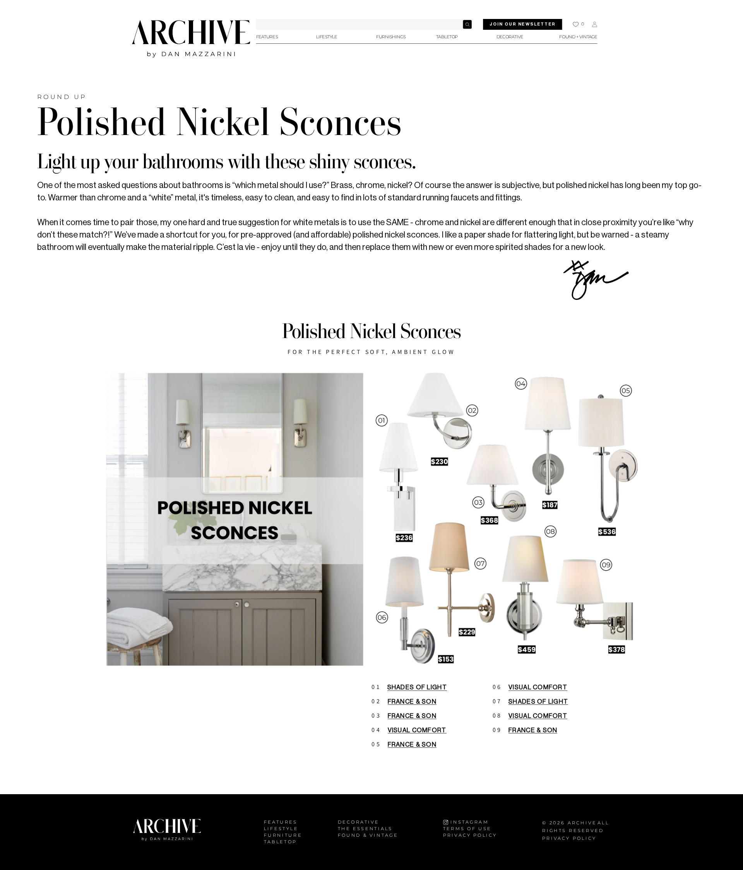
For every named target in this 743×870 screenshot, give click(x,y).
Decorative (359, 822)
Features (281, 822)
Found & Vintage (368, 835)
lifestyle (281, 828)
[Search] (467, 24)
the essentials (365, 828)
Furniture (283, 835)
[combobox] (364, 24)
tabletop (280, 841)
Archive (582, 823)
